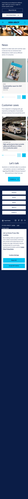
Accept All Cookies (14, 265)
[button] (12, 10)
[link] (12, 15)
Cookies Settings (14, 255)
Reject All (14, 260)
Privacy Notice (10, 249)
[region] (14, 249)
